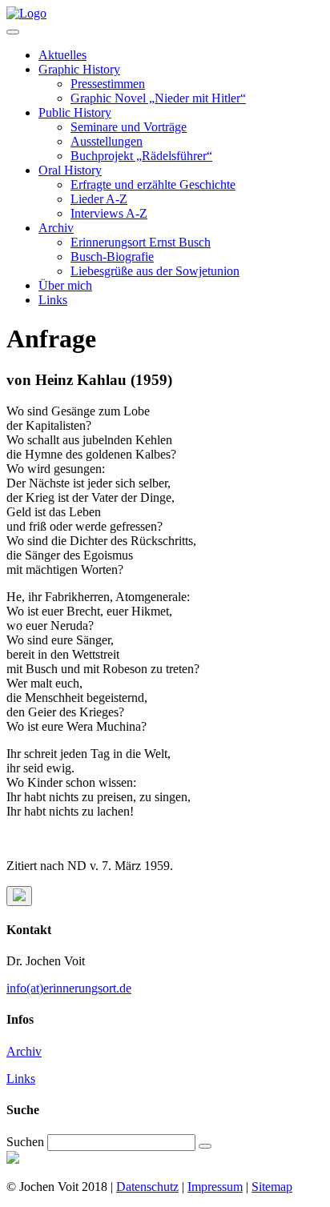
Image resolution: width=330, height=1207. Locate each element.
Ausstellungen (106, 141)
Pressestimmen (107, 83)
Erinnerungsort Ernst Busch (140, 242)
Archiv (56, 228)
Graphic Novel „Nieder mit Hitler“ (158, 98)
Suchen (25, 1142)
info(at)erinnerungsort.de (68, 988)
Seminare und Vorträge (128, 127)
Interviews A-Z (108, 213)
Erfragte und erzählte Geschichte (152, 184)
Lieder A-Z (98, 199)
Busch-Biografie (112, 256)
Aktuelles (62, 55)
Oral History (70, 170)
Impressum (215, 1186)
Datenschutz (147, 1186)
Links (52, 300)
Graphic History (79, 69)
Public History (74, 112)
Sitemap (272, 1186)
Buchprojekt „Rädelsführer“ (141, 155)
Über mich (65, 285)
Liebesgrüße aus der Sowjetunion (154, 271)
